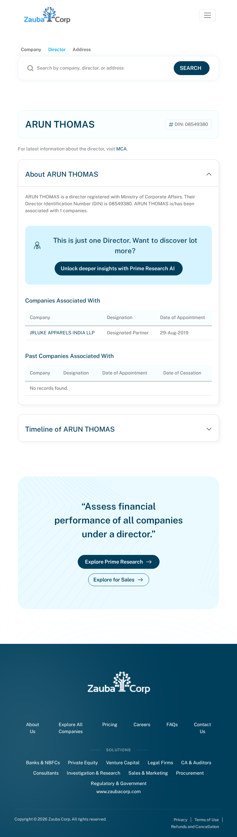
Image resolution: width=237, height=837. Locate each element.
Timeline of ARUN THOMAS (70, 429)
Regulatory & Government (119, 783)
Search (190, 68)
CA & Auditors (196, 762)
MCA (121, 149)
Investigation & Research (93, 773)
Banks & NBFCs (43, 762)
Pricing (109, 724)
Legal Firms (160, 762)
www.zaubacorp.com (118, 791)
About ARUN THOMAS (61, 174)
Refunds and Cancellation (195, 826)
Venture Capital (123, 762)
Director (57, 49)
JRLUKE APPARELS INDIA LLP (62, 332)
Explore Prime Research (114, 562)
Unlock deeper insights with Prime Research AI (118, 268)
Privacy (180, 819)
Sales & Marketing (148, 773)
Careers (142, 724)
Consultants (46, 773)
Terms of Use (207, 819)
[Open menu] (207, 15)
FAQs (172, 724)
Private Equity (83, 762)
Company (31, 49)
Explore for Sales (113, 580)
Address (82, 49)
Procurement (190, 773)
